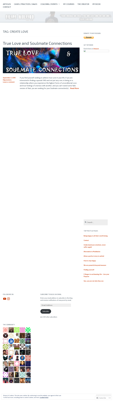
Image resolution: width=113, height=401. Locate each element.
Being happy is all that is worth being (96, 236)
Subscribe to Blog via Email (50, 294)
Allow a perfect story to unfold (94, 256)
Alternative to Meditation (92, 251)
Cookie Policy (44, 397)
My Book (96, 4)
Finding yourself (89, 270)
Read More (74, 88)
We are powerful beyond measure (95, 265)
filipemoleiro (7, 80)
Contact (7, 7)
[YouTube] (4, 299)
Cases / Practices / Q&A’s (25, 4)
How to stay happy (90, 261)
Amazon (96, 49)
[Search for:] (96, 222)
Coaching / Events (48, 4)
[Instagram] (8, 299)
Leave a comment (9, 82)
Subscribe (45, 311)
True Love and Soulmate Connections (37, 43)
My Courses (68, 4)
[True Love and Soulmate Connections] (41, 73)
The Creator (83, 4)
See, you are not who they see (94, 281)
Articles (7, 4)
